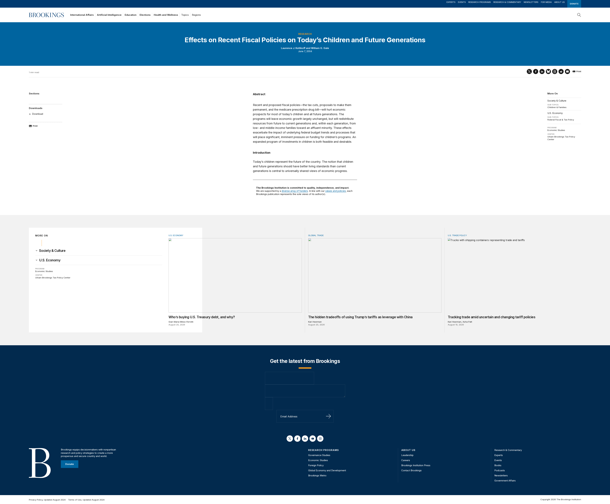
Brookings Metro (317, 475)
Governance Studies (319, 455)
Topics (185, 14)
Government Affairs (505, 480)
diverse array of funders (295, 190)
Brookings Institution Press (415, 465)
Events (462, 2)
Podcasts (499, 470)
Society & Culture (556, 100)
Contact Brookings (411, 470)
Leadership (407, 455)
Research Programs (479, 2)
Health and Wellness (166, 14)
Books (497, 465)
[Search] (579, 15)
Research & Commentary (507, 2)
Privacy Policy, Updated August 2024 (47, 499)
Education (130, 14)
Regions (196, 14)
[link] (52, 251)
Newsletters (531, 2)
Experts (451, 2)
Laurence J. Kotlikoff (293, 48)
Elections (145, 14)
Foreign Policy (316, 465)
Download (37, 113)
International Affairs (82, 14)
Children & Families (556, 107)
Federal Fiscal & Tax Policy (560, 119)
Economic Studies (556, 130)
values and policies (335, 190)
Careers (405, 460)
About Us (559, 2)
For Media (546, 2)
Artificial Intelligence (109, 14)
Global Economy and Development (327, 470)
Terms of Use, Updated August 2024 (86, 499)
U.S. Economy (555, 113)
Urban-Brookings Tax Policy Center (52, 277)
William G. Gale (320, 48)
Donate (574, 3)
